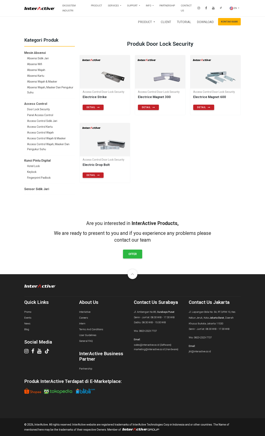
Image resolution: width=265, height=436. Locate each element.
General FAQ (86, 340)
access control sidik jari (42, 120)
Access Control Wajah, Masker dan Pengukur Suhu (48, 147)
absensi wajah (36, 70)
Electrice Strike (95, 97)
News (27, 323)
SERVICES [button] (114, 5)
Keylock (31, 171)
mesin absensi (35, 53)
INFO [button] (149, 5)
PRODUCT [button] (145, 22)
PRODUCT (96, 5)
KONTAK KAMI (229, 21)
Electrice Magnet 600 (209, 97)
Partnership (85, 368)
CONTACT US (186, 8)
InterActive (84, 311)
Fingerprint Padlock (39, 177)
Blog (26, 329)
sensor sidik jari (36, 189)
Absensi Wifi (34, 64)
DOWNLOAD (205, 22)
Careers (83, 317)
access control (35, 104)
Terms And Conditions (91, 329)
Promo (27, 311)
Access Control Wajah (40, 132)
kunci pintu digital (37, 160)
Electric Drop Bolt (96, 165)
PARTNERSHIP (167, 5)
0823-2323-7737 (148, 330)
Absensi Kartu (35, 75)
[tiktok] (48, 352)
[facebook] (34, 352)
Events (27, 317)
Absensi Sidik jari (38, 58)
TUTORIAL (184, 22)
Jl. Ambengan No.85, (154, 311)
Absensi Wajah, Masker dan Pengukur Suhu (50, 90)
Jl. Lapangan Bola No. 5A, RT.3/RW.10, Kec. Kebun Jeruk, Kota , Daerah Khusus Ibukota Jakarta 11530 (212, 317)
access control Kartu (40, 126)
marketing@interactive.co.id (149, 349)
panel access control (40, 115)
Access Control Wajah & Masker (46, 138)
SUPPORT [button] (132, 5)
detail (91, 107)
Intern (82, 323)
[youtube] (40, 352)
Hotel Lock (33, 166)
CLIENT (166, 22)
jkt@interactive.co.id (200, 351)
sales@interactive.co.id (146, 344)
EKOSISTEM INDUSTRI (69, 8)
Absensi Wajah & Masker (42, 81)
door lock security (38, 109)
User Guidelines (87, 335)
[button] (234, 8)
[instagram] (27, 352)
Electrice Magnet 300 (154, 97)
